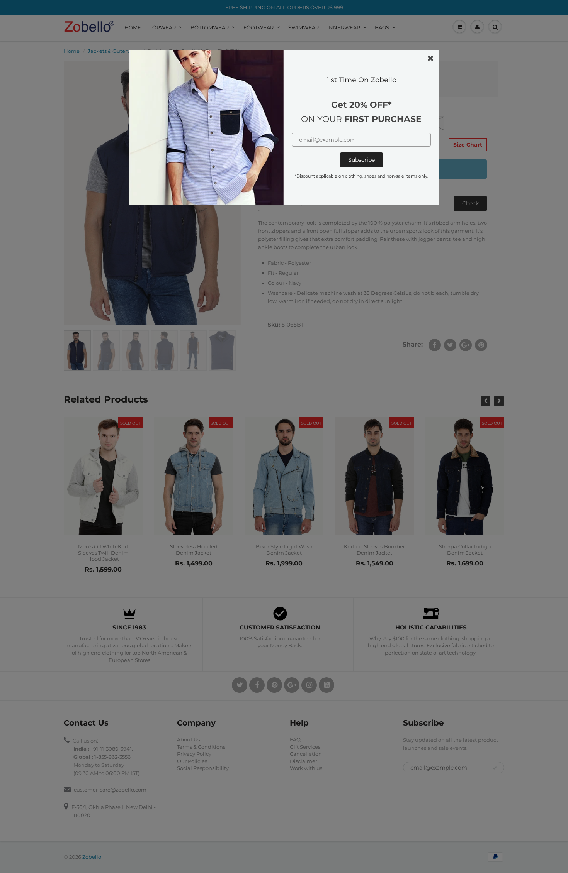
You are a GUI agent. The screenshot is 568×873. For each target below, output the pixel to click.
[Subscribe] (361, 159)
